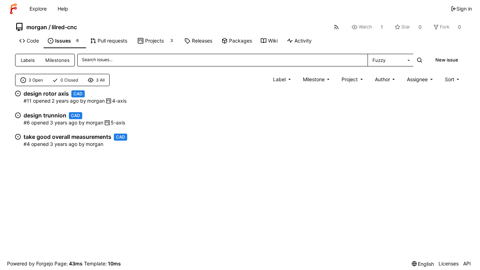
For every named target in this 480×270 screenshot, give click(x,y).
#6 (27, 123)
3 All (100, 80)
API (467, 263)
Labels (28, 60)
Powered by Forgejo (30, 263)
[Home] (13, 8)
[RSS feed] (336, 26)
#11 (28, 101)
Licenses (449, 263)
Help (63, 9)
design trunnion (45, 115)
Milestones (57, 60)
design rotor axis (46, 93)
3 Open (35, 80)
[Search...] (419, 60)
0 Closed (69, 80)
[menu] (452, 79)
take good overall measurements (67, 136)
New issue (446, 60)
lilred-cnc (64, 27)
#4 (27, 144)
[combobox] (390, 60)
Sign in (464, 9)
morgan (36, 27)
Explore (38, 9)
